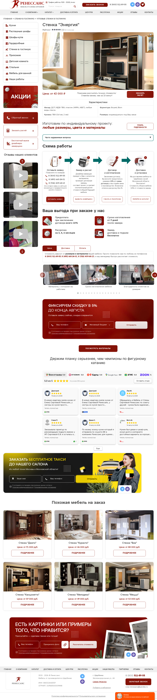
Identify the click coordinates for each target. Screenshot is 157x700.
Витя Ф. (130, 420)
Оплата (82, 248)
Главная (14, 12)
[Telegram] (132, 4)
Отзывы (133, 12)
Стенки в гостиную (24, 19)
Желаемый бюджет (99, 325)
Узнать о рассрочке (112, 199)
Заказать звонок (95, 5)
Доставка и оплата (69, 12)
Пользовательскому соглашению (84, 333)
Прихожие (15, 55)
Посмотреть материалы (98, 348)
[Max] (137, 4)
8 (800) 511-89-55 (118, 5)
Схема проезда (100, 682)
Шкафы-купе (16, 37)
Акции (120, 12)
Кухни (12, 25)
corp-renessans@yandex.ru (137, 687)
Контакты (149, 12)
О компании (31, 12)
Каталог (48, 12)
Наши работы (16, 79)
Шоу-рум (89, 12)
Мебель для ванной (20, 73)
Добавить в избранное (102, 688)
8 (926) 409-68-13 (118, 8)
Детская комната (18, 61)
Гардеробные (16, 43)
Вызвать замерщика (84, 199)
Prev (22, 161)
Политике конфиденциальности (61, 333)
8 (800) (135, 675)
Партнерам (124, 669)
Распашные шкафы (19, 31)
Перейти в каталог (141, 199)
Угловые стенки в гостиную (51, 19)
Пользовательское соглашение (92, 696)
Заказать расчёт (140, 94)
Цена (49, 248)
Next (22, 251)
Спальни (14, 67)
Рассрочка (105, 12)
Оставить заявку (55, 199)
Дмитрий (93, 391)
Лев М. (129, 391)
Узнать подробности (140, 126)
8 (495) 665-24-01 (118, 2)
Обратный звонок (138, 682)
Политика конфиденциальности (64, 696)
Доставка (65, 248)
